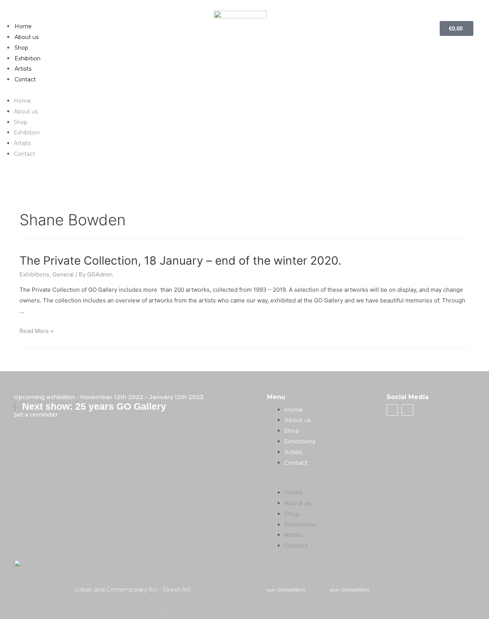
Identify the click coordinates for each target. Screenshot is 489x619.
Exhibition (27, 58)
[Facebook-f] (392, 410)
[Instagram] (407, 410)
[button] (245, 90)
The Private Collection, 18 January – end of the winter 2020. (180, 260)
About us (27, 37)
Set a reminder (36, 414)
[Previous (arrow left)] (13, 308)
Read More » (36, 331)
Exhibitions (34, 274)
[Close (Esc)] (480, 8)
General (63, 274)
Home (23, 26)
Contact (25, 79)
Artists (23, 68)
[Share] (463, 8)
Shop (21, 47)
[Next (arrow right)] (475, 308)
